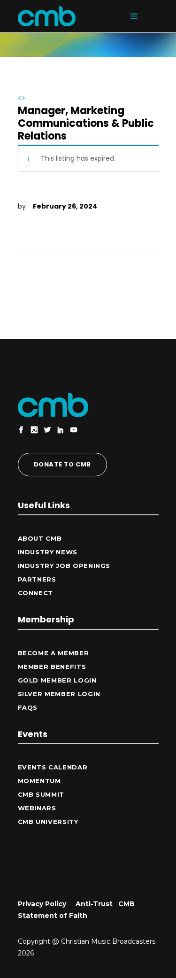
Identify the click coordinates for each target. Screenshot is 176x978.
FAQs (28, 707)
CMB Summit (41, 794)
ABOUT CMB (40, 538)
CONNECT (36, 593)
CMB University (48, 821)
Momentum (39, 780)
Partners (37, 579)
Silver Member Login (59, 694)
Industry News (47, 552)
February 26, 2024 (65, 206)
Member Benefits (52, 666)
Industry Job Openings (64, 565)
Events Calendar (53, 767)
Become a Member (53, 653)
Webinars (37, 808)
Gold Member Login (57, 680)
